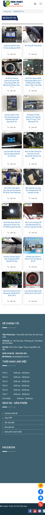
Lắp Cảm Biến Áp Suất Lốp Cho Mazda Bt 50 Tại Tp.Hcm (12, 154)
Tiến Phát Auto (8, 335)
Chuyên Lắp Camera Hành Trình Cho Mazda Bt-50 (33, 259)
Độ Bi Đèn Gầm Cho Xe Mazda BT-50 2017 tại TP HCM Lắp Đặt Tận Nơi (12, 224)
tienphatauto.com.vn (21, 356)
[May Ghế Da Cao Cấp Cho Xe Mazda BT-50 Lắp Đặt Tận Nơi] (33, 177)
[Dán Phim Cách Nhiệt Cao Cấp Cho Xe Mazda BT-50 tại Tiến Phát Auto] (12, 177)
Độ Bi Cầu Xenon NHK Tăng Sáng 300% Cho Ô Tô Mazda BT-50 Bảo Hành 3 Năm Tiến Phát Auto (33, 82)
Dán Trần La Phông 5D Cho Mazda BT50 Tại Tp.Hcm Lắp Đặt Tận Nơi (33, 224)
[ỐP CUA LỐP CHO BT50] (33, 34)
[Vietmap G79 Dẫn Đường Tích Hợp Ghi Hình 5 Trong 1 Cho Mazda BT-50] (33, 104)
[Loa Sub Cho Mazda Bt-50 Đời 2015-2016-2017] (33, 280)
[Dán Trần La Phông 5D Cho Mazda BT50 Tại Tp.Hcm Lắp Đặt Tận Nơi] (33, 211)
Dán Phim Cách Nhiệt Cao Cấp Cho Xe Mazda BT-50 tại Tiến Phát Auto (12, 190)
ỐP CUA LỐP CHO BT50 (33, 46)
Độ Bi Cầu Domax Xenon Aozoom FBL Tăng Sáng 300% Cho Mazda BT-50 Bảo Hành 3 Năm (12, 82)
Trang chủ (7, 11)
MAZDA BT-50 (18, 11)
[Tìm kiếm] (35, 4)
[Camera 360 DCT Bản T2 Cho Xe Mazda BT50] (12, 34)
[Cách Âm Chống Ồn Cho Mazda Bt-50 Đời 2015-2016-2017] (12, 280)
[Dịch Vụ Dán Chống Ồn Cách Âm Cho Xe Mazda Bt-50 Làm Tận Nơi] (33, 140)
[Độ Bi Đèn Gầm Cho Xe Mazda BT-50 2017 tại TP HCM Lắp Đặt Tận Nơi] (12, 211)
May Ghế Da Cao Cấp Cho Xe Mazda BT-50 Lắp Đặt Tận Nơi (33, 190)
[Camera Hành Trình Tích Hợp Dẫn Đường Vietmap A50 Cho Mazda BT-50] (12, 104)
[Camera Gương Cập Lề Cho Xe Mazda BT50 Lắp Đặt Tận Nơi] (12, 245)
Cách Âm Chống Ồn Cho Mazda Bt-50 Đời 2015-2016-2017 (12, 293)
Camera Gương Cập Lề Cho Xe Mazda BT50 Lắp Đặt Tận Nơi (11, 259)
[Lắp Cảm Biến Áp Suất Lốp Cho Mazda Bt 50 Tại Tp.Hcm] (12, 140)
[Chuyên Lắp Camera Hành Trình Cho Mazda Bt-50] (33, 245)
